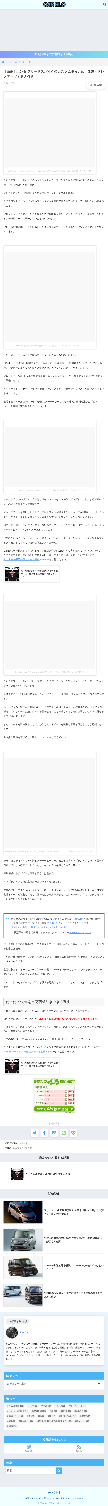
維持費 (11, 1421)
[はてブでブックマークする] (54, 1133)
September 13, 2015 (80, 932)
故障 (30, 1416)
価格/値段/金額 (39, 1411)
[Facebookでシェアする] (44, 1133)
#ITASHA (78, 918)
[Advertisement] (54, 29)
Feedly (79, 1451)
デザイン (46, 1406)
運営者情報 (32, 1498)
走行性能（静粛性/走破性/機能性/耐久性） (54, 1421)
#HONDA (52, 923)
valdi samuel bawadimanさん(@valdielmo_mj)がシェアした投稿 (36, 171)
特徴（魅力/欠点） (67, 1416)
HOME (55, 1492)
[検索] (59, 1470)
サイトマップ (76, 1498)
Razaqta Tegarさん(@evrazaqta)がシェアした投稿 (36, 672)
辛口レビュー (82, 1421)
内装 (53, 1411)
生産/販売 (85, 1416)
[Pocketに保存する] (73, 1133)
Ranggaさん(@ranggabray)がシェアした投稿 (36, 345)
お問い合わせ (47, 1498)
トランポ (60, 1406)
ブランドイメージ (77, 1406)
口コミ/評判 (80, 1411)
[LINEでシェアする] (64, 1133)
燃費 (51, 1416)
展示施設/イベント (15, 1416)
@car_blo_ (29, 1451)
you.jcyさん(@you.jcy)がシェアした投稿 (37, 490)
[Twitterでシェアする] (35, 1133)
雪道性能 (12, 1426)
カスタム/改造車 (23, 1148)
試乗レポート (26, 1421)
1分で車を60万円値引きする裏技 (55, 54)
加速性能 (65, 1411)
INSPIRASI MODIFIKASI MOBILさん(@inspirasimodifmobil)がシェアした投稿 (39, 851)
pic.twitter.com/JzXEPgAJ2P (52, 927)
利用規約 (62, 1498)
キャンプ (32, 1406)
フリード (23, 1143)
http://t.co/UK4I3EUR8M (23, 927)
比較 (41, 1416)
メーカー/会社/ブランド (17, 1411)
